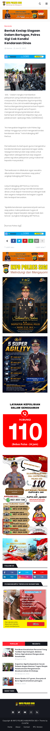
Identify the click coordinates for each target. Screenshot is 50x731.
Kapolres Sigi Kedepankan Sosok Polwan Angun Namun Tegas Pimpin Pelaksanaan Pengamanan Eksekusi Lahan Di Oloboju (31, 667)
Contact (27, 727)
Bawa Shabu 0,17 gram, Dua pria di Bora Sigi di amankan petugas (30, 679)
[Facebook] (13, 241)
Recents (36, 644)
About (18, 727)
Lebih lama (40, 247)
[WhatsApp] (30, 241)
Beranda (8, 26)
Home (10, 727)
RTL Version (38, 727)
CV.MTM (25, 723)
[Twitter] (19, 241)
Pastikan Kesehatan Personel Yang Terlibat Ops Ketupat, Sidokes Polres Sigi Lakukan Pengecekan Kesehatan (31, 653)
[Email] (36, 241)
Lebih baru (10, 247)
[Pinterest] (25, 241)
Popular (14, 644)
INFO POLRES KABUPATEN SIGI (25, 721)
